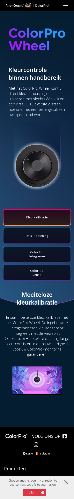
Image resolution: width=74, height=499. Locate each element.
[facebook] (65, 437)
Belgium (45, 453)
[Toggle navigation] (65, 5)
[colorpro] (17, 436)
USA (31, 492)
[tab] (37, 217)
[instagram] (37, 445)
